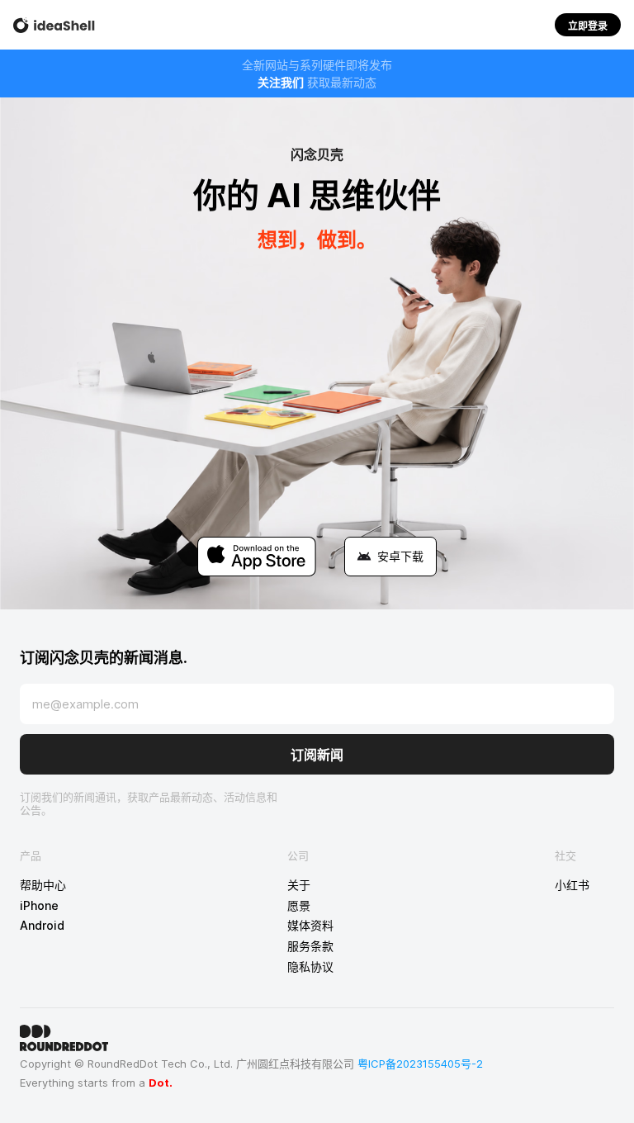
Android (42, 925)
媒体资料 (310, 925)
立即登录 (588, 26)
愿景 (298, 905)
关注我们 (281, 82)
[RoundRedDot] (317, 1038)
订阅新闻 (317, 754)
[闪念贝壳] (54, 25)
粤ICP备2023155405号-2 (420, 1063)
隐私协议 (310, 967)
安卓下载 (400, 556)
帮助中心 (43, 885)
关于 (298, 885)
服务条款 (310, 946)
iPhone (39, 905)
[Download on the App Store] (256, 556)
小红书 (572, 885)
